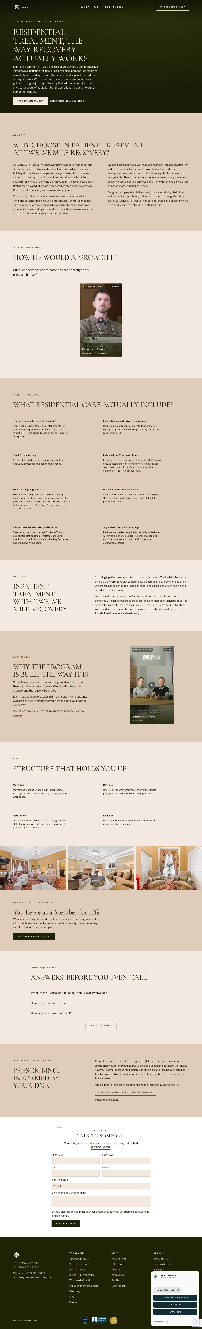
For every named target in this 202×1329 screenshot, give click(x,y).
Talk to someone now (173, 7)
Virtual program (78, 1264)
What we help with (80, 1280)
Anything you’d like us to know (69, 1193)
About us (116, 1269)
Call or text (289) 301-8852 (67, 100)
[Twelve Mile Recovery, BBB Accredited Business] (99, 1320)
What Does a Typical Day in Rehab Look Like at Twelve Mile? (70, 993)
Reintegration (77, 1269)
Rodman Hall (118, 1258)
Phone (105, 1168)
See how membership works (33, 936)
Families (116, 1280)
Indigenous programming (83, 1285)
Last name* (108, 1155)
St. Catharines (161, 1258)
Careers (73, 1302)
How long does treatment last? (51, 1013)
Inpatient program (79, 1258)
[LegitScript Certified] (84, 1320)
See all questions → (101, 1026)
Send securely (66, 1223)
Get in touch (118, 1285)
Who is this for (60, 1180)
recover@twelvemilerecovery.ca (32, 1277)
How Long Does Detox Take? (49, 1003)
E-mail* (55, 1168)
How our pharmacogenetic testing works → (125, 1092)
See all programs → (25, 711)
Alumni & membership (82, 1274)
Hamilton (158, 1269)
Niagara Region (162, 1264)
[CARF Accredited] (113, 1320)
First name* (58, 1155)
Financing (74, 1291)
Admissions (117, 1274)
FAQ (71, 1296)
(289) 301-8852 (100, 1147)
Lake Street (118, 1264)
